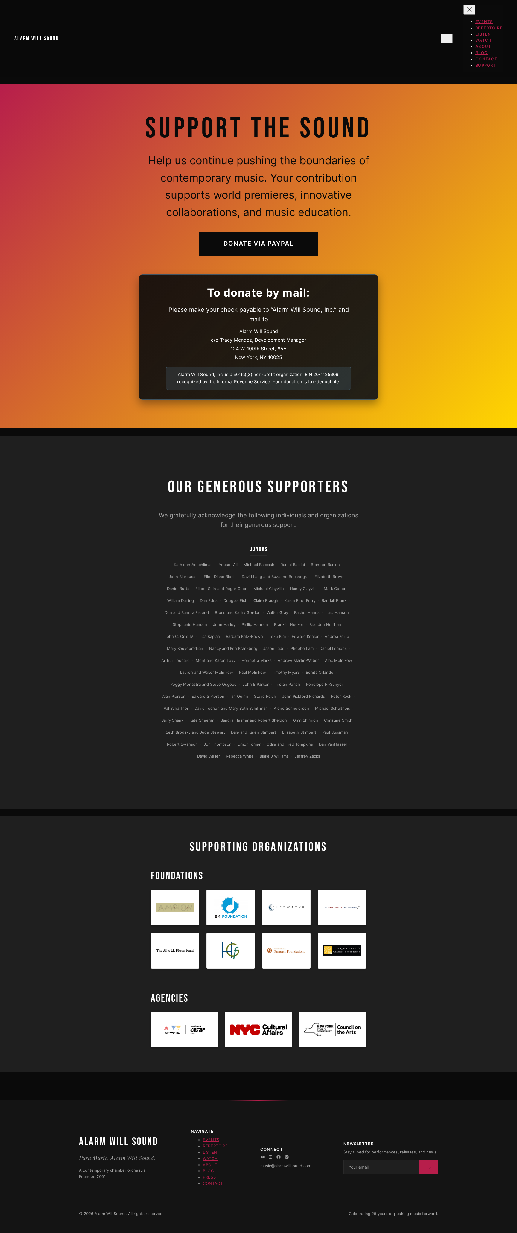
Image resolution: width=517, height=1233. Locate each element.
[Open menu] (447, 38)
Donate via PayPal (258, 243)
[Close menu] (469, 10)
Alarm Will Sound (36, 38)
